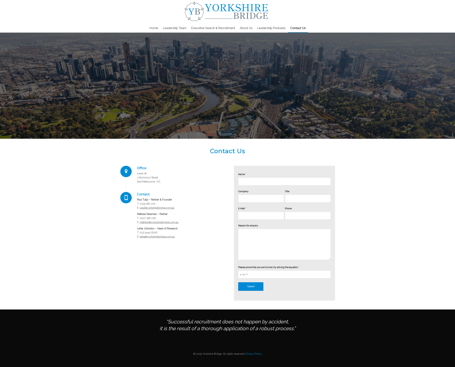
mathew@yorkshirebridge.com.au (159, 222)
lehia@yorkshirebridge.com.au (157, 236)
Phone (288, 208)
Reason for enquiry (248, 225)
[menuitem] (153, 28)
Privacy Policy (254, 353)
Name (242, 174)
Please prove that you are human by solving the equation (268, 267)
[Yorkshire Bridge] (227, 11)
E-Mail (242, 208)
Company (243, 191)
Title (287, 191)
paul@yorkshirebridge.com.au (157, 207)
